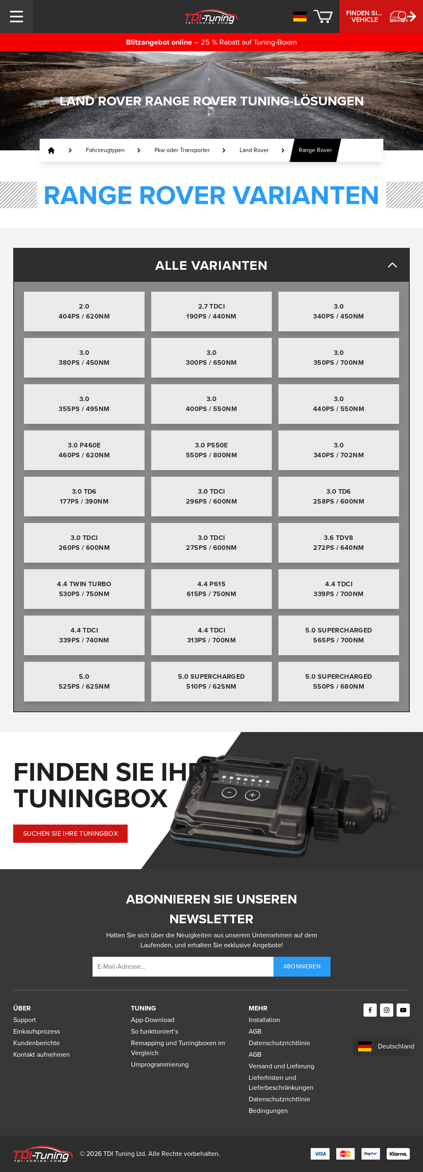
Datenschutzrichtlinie (279, 1043)
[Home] (212, 16)
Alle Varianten (211, 265)
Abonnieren (302, 966)
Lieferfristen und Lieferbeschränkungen (281, 1082)
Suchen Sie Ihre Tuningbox (70, 833)
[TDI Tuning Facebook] (370, 1010)
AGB (255, 1031)
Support (24, 1020)
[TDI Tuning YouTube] (403, 1010)
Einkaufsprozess (36, 1031)
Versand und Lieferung (281, 1066)
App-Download (152, 1020)
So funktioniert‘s (154, 1031)
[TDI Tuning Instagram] (386, 1010)
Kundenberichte (36, 1043)
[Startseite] (51, 150)
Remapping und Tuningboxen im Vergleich (178, 1048)
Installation (264, 1020)
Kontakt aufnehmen (41, 1054)
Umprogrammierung (160, 1064)
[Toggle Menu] (16, 16)
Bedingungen (268, 1110)
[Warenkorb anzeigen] (323, 16)
